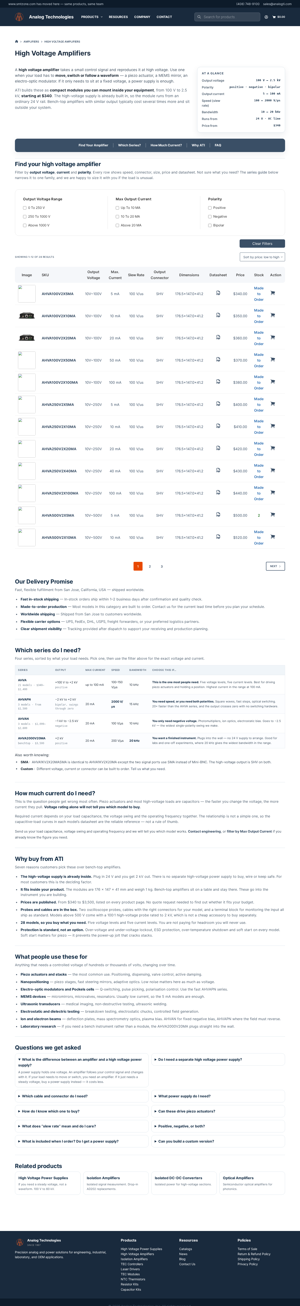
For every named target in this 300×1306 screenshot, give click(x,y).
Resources (118, 17)
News (183, 1254)
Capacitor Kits (131, 1289)
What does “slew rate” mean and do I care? (59, 1126)
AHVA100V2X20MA (59, 338)
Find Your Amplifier (93, 145)
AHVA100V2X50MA (59, 360)
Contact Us (187, 1264)
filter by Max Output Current (249, 831)
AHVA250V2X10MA (59, 427)
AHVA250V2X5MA (58, 404)
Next (273, 566)
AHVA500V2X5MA (58, 515)
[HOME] (16, 41)
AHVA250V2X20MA (59, 449)
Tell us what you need (148, 769)
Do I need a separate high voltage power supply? (200, 1059)
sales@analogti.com (277, 4)
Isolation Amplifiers (112, 1183)
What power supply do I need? (184, 1096)
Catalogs (185, 1249)
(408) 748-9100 (248, 4)
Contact (164, 17)
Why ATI (198, 145)
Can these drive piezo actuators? (186, 1111)
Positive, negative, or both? (181, 1126)
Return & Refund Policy (254, 1254)
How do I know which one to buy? (51, 1111)
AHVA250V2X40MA (59, 471)
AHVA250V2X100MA (60, 493)
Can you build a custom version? (186, 1141)
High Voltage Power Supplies (43, 1183)
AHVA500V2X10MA (59, 537)
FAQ (218, 145)
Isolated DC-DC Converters (183, 1181)
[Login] (266, 17)
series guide (257, 172)
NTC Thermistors (133, 1279)
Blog (182, 1259)
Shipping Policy (249, 1259)
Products (89, 17)
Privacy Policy (248, 1264)
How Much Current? (166, 145)
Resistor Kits (129, 1284)
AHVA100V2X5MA (58, 294)
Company (142, 17)
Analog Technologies (51, 17)
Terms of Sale (247, 1249)
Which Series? (129, 145)
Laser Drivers (130, 1269)
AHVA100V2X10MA (59, 316)
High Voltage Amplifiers (137, 1254)
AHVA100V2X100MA (60, 382)
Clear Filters (262, 243)
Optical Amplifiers (247, 1183)
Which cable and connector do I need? (55, 1096)
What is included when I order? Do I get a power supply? (70, 1141)
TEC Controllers (132, 1264)
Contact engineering (204, 831)
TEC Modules (130, 1274)
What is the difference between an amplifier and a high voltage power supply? (80, 1062)
